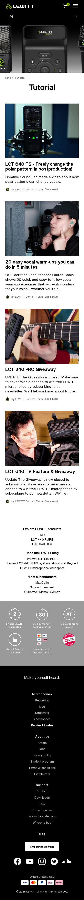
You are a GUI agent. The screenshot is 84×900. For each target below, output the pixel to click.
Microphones (42, 694)
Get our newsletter (42, 847)
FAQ (42, 804)
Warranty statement (42, 816)
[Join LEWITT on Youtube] (30, 862)
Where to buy (42, 822)
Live (42, 706)
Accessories (42, 719)
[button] (65, 5)
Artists (42, 743)
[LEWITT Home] (20, 7)
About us (42, 736)
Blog (10, 16)
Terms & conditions (42, 768)
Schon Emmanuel (42, 587)
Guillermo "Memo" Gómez (42, 592)
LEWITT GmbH (35, 892)
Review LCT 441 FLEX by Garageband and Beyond (42, 563)
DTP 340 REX (42, 544)
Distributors (42, 774)
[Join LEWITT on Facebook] (17, 862)
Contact (42, 791)
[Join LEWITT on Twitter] (54, 862)
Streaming (42, 713)
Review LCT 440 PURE (42, 559)
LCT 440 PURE (42, 539)
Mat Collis (42, 582)
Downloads (42, 797)
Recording (42, 700)
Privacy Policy (42, 755)
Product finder (42, 725)
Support (42, 785)
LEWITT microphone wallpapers (42, 568)
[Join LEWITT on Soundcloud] (66, 862)
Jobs (42, 749)
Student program (42, 761)
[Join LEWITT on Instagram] (42, 862)
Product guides (42, 810)
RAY (42, 535)
